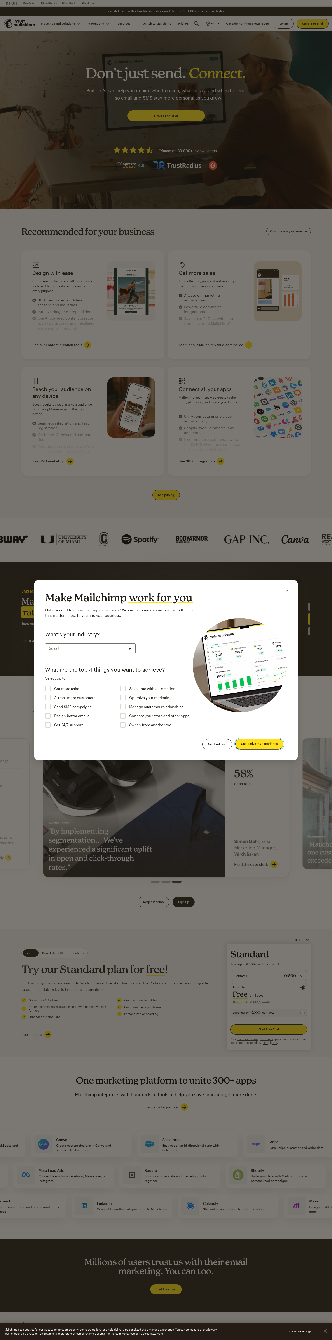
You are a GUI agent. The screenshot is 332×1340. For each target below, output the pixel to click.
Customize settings (300, 1331)
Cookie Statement (152, 1333)
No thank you (217, 744)
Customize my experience (259, 743)
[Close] (287, 590)
